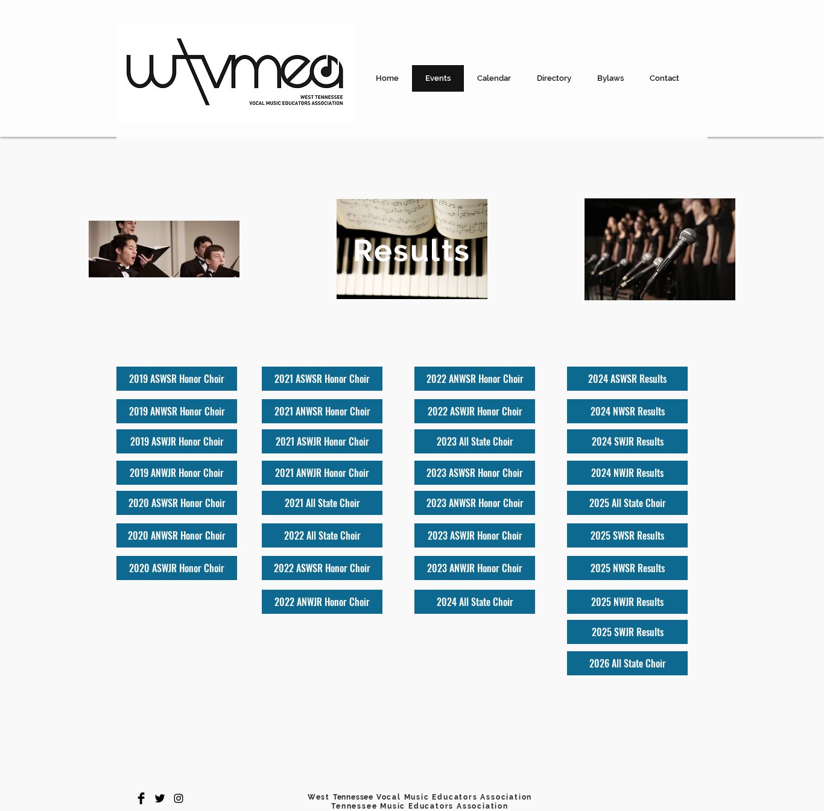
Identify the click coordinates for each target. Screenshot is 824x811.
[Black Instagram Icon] (179, 798)
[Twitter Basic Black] (160, 798)
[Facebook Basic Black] (141, 798)
